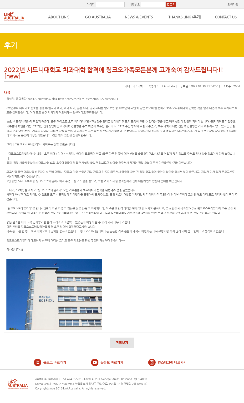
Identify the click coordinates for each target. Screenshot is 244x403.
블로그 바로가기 (54, 362)
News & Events (137, 17)
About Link (58, 17)
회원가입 (233, 4)
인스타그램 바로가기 (172, 362)
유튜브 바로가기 (112, 362)
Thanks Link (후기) (184, 17)
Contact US (226, 17)
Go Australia (98, 17)
